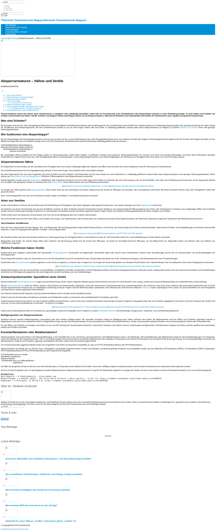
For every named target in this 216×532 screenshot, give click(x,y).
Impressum (8, 8)
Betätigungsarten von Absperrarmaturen (27, 108)
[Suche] (2, 2)
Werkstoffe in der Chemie (16, 27)
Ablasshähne (35, 180)
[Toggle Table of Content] (2, 91)
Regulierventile (146, 205)
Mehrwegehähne (38, 190)
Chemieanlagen (11, 30)
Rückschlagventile (60, 253)
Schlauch (145, 288)
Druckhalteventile (22, 262)
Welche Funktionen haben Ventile (19, 105)
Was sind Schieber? (14, 95)
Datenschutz (9, 10)
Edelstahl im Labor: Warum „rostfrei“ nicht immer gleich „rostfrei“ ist (40, 521)
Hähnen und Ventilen (189, 127)
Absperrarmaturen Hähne (16, 99)
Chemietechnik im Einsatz (16, 32)
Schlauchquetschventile (26, 282)
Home (7, 5)
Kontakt (7, 7)
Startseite (4, 38)
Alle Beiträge (10, 25)
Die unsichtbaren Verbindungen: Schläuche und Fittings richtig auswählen (43, 474)
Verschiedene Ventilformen (22, 103)
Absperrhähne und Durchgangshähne (25, 176)
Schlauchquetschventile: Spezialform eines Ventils (25, 106)
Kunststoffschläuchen (107, 311)
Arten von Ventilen (13, 101)
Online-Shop (10, 34)
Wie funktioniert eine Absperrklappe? (20, 97)
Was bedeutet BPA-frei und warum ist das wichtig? (31, 505)
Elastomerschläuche (16, 286)
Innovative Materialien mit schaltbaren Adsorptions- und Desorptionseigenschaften (48, 459)
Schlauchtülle (57, 182)
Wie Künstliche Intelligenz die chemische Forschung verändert (37, 490)
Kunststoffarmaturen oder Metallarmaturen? (23, 110)
